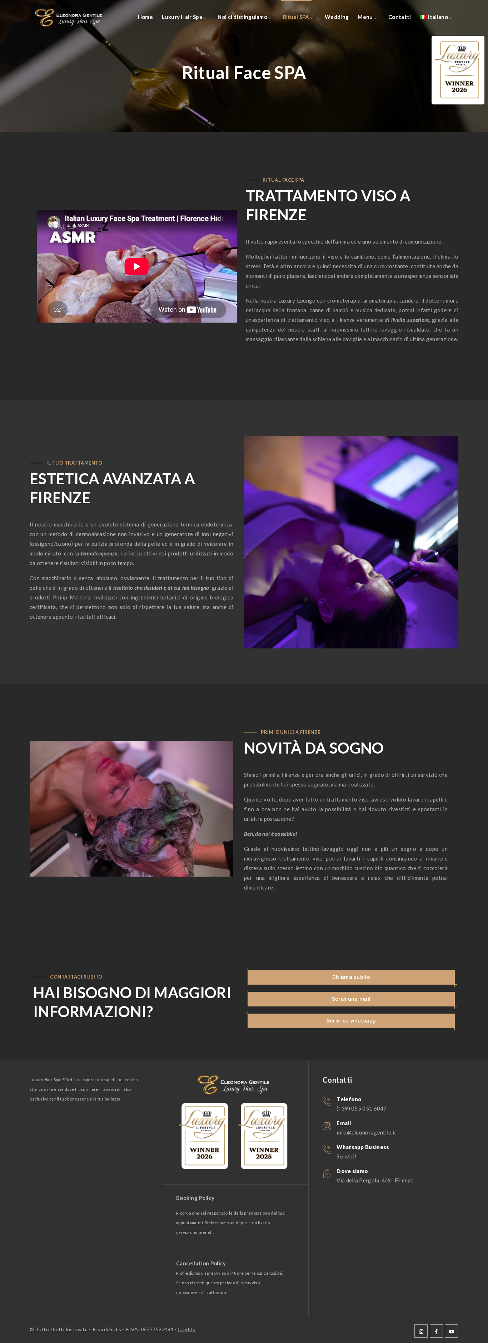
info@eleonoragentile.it (366, 1132)
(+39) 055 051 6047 (362, 1108)
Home (145, 17)
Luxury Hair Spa (182, 17)
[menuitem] (434, 17)
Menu (365, 17)
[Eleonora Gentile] (72, 17)
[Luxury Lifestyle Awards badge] (458, 70)
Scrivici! (347, 1156)
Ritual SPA (296, 17)
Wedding (337, 17)
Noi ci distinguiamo (242, 17)
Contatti (399, 17)
